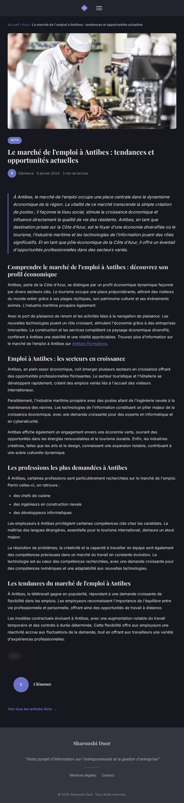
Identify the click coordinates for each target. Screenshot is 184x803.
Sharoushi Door (92, 743)
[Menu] (99, 8)
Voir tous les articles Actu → (32, 709)
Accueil (13, 25)
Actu (25, 25)
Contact (108, 775)
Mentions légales (83, 775)
